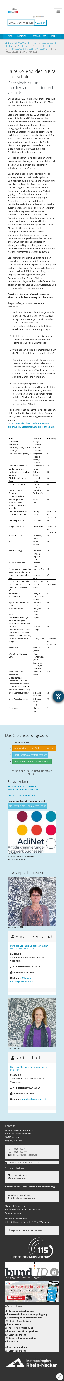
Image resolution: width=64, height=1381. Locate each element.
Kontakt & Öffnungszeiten (23, 1331)
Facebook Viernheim (19, 1175)
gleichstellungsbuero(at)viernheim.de (27, 805)
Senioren (21, 35)
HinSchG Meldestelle (20, 1321)
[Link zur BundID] (32, 1269)
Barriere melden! (18, 1347)
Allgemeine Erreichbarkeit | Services (26, 1230)
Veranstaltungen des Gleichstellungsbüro (34, 748)
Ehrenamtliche (38, 35)
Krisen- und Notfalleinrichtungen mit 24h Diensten (32, 772)
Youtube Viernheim (18, 1178)
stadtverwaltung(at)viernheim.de (23, 1154)
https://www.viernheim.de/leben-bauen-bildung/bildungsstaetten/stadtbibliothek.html (31, 425)
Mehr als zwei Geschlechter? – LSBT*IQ (28, 49)
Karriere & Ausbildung (21, 1327)
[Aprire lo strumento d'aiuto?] (58, 696)
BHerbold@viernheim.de (34, 1099)
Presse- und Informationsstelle (23, 1162)
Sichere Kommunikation (22, 1338)
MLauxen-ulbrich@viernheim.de (21, 980)
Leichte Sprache (17, 1334)
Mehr (55, 35)
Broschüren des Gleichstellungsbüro (32, 761)
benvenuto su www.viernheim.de (21, 43)
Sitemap (13, 1341)
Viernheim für (25, 46)
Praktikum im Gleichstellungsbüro (30, 754)
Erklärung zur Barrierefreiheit (25, 1317)
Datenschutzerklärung (21, 1310)
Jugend (8, 35)
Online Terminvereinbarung (23, 1198)
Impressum (15, 1324)
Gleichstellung (43, 46)
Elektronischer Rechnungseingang (28, 1314)
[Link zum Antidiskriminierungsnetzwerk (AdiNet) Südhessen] (32, 832)
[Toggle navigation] (58, 11)
